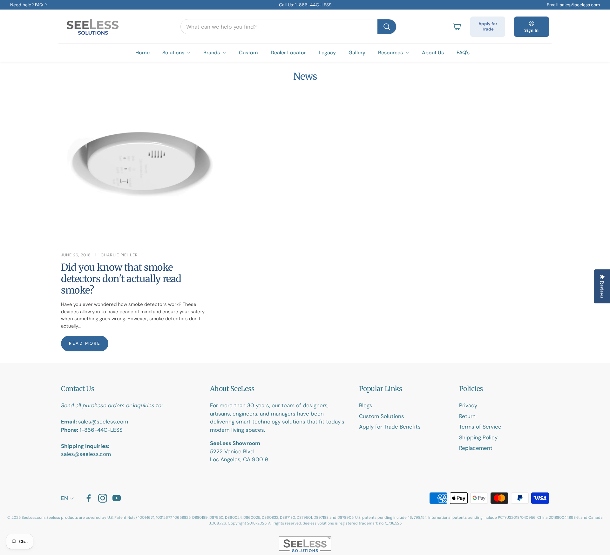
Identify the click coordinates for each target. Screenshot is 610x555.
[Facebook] (88, 498)
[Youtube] (116, 498)
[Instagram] (102, 498)
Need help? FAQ (26, 5)
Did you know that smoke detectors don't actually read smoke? (121, 278)
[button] (288, 26)
